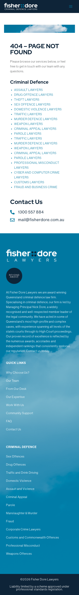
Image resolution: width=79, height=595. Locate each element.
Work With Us (15, 405)
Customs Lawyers (29, 182)
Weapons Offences (19, 553)
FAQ (9, 421)
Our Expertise (15, 397)
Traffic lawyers (28, 114)
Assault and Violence (20, 489)
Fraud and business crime (36, 187)
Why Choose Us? (17, 372)
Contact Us (13, 429)
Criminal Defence (29, 82)
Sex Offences (15, 456)
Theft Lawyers (27, 99)
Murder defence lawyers (36, 119)
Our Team (12, 380)
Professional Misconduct (23, 545)
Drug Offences (16, 464)
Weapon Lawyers (28, 124)
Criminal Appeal (16, 497)
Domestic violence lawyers (38, 109)
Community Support (19, 413)
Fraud (10, 521)
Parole (10, 505)
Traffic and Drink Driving (22, 472)
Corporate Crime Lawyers (23, 529)
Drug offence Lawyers (33, 94)
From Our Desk (16, 388)
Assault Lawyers (28, 90)
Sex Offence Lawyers (32, 104)
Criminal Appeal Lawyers (35, 128)
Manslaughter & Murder (21, 513)
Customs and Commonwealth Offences (32, 537)
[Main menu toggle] (70, 6)
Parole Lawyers (28, 158)
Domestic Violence (18, 480)
